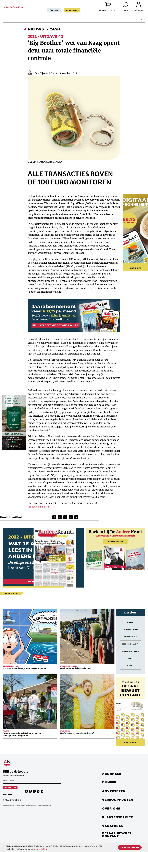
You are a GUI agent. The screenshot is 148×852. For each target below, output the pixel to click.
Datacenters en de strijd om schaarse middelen (24, 668)
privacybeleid (40, 849)
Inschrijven (10, 787)
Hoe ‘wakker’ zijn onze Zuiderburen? (77, 733)
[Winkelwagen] (110, 4)
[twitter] (38, 791)
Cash (54, 29)
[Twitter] (60, 517)
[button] (125, 5)
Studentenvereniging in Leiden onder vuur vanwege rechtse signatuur (22, 734)
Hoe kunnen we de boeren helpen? (75, 668)
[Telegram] (71, 517)
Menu (142, 19)
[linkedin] (34, 791)
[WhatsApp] (76, 517)
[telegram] (42, 791)
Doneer (53, 10)
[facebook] (30, 791)
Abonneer (72, 10)
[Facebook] (54, 517)
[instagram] (26, 791)
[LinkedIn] (65, 517)
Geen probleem (130, 847)
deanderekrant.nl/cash (39, 506)
